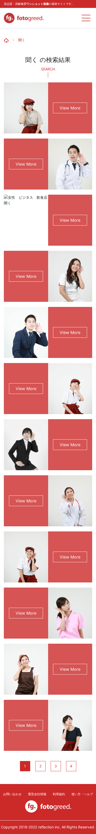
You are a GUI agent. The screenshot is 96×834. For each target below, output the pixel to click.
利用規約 (59, 794)
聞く (21, 40)
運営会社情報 (37, 794)
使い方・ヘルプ (82, 794)
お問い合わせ (12, 794)
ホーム (8, 36)
